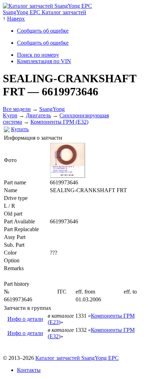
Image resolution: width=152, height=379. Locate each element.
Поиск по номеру (38, 55)
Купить (20, 129)
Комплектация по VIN (44, 61)
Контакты (29, 370)
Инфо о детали (25, 319)
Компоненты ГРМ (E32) (59, 122)
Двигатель (38, 115)
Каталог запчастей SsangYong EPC (77, 358)
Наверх (16, 19)
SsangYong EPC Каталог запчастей (44, 12)
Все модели (17, 109)
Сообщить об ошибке (43, 31)
